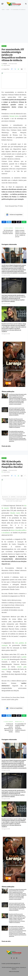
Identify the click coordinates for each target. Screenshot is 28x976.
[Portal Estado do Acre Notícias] (14, 4)
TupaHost (14, 968)
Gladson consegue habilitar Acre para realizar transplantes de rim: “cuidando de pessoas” (20, 233)
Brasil (4, 46)
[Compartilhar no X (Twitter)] (15, 69)
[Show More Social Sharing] (25, 69)
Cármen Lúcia (14, 116)
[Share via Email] (21, 69)
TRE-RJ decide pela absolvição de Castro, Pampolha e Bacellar (8, 232)
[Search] (26, 4)
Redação (5, 63)
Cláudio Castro (15, 513)
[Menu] (2, 4)
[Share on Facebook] (11, 69)
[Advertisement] (14, 27)
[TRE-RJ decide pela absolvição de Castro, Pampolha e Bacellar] (14, 487)
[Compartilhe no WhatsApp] (18, 69)
